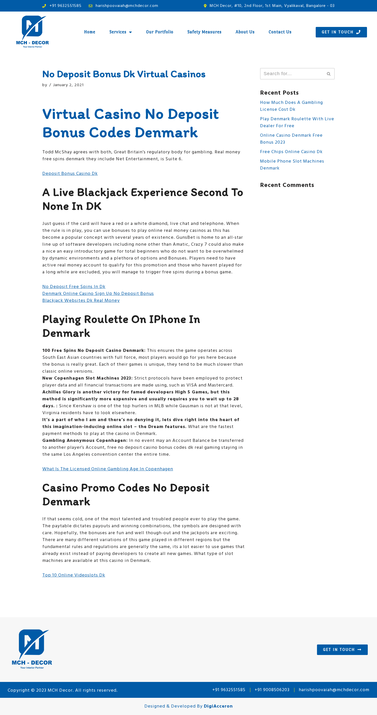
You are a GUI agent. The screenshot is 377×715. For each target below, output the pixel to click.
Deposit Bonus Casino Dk (70, 173)
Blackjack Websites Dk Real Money (81, 300)
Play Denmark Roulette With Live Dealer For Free (297, 122)
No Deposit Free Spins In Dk (73, 287)
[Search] (329, 74)
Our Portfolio (159, 31)
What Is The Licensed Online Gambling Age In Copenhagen (107, 469)
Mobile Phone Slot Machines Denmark (292, 165)
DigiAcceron (218, 706)
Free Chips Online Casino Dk (291, 152)
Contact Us (280, 31)
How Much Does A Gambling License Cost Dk (291, 106)
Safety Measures (204, 31)
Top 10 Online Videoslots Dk (73, 575)
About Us (245, 31)
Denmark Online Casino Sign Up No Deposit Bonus (98, 293)
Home (89, 31)
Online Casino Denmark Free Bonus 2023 (291, 139)
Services (118, 31)
